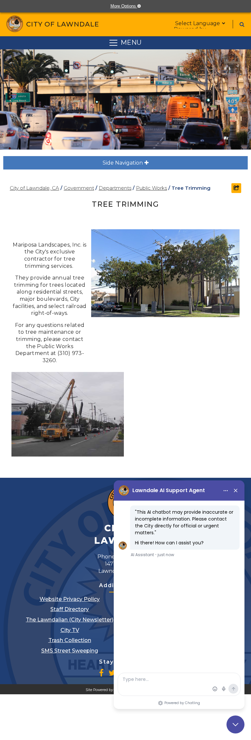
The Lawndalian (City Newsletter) (69, 620)
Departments (115, 188)
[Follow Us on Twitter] (112, 673)
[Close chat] (235, 724)
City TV (69, 630)
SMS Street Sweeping (69, 651)
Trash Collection (69, 640)
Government (79, 188)
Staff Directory (69, 609)
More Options (128, 6)
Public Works (151, 188)
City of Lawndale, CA (34, 188)
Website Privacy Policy (70, 599)
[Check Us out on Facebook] (101, 673)
